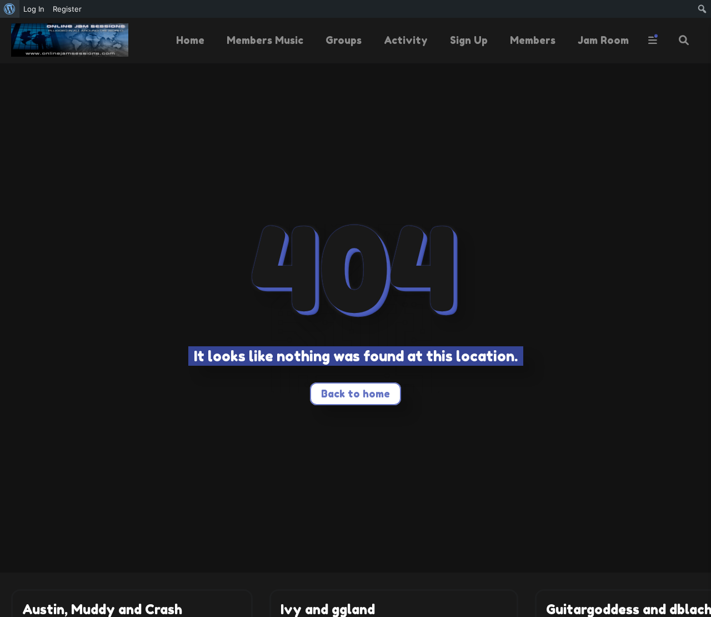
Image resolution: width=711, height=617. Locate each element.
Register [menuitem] (67, 8)
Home (190, 40)
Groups (344, 40)
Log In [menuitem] (33, 8)
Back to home (355, 393)
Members (532, 40)
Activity (406, 40)
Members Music (265, 40)
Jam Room (603, 40)
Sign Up (469, 40)
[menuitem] (9, 9)
